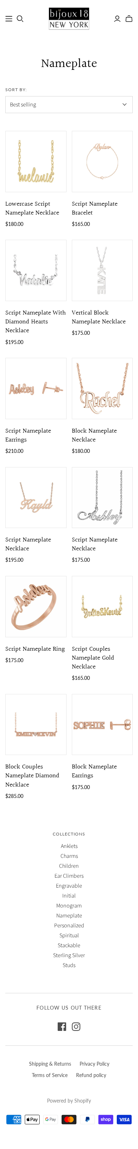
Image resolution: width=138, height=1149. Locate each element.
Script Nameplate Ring (35, 649)
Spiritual (69, 935)
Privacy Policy (94, 1064)
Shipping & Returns (50, 1064)
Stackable (69, 945)
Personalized (69, 925)
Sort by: (16, 89)
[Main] (8, 18)
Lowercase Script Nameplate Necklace (32, 208)
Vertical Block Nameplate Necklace (99, 317)
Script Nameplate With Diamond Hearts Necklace (35, 322)
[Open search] (20, 18)
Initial (69, 896)
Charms (69, 856)
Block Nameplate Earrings (94, 771)
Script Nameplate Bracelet (94, 208)
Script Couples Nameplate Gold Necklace (93, 658)
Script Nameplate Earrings (28, 435)
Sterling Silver (69, 955)
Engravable (69, 886)
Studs (69, 965)
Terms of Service (50, 1075)
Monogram (69, 906)
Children (69, 866)
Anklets (69, 846)
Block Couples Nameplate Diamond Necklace (32, 776)
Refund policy (91, 1075)
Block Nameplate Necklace (94, 435)
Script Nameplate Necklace (28, 544)
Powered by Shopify (69, 1101)
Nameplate (69, 916)
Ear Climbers (69, 876)
